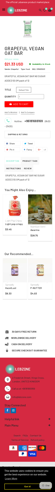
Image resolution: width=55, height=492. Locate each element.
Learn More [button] (11, 478)
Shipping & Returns (18, 134)
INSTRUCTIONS (13, 168)
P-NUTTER (36, 287)
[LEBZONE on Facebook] (7, 410)
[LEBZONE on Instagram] (13, 410)
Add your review (11, 59)
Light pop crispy (14, 223)
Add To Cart (21, 104)
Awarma (34, 229)
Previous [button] (7, 218)
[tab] (27, 134)
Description (12, 161)
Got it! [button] (27, 486)
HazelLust (10, 287)
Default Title (24, 90)
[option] (15, 215)
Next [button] (47, 218)
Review (27, 168)
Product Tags (29, 161)
